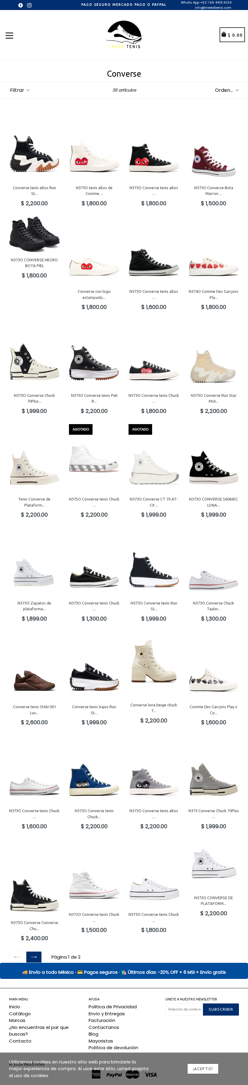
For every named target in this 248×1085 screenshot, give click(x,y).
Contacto (20, 1041)
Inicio (14, 1006)
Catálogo (20, 1013)
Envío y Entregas (107, 1013)
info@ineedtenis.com (213, 7)
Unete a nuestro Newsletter (191, 999)
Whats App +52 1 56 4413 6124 (206, 2)
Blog (93, 1034)
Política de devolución (113, 1047)
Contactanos (104, 1027)
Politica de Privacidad (113, 1006)
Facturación (102, 1020)
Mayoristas (101, 1041)
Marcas (17, 1020)
